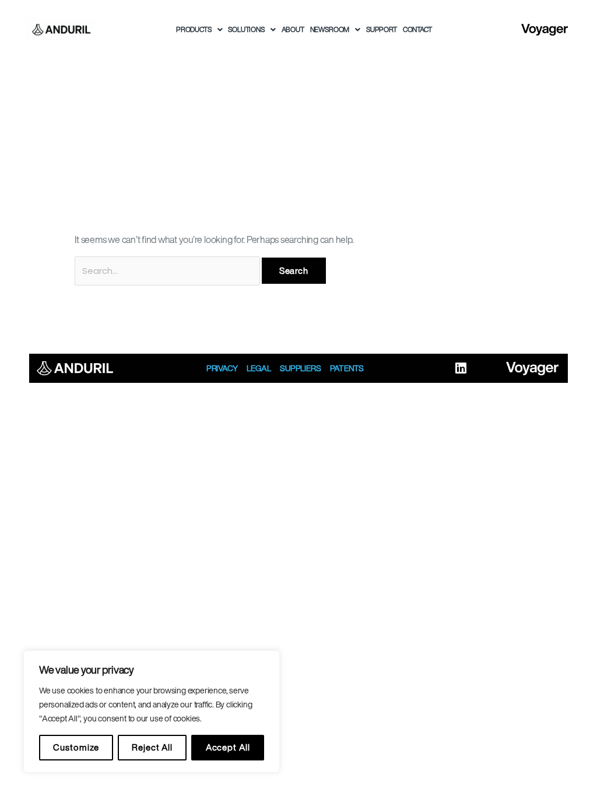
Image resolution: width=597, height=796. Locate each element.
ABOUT (293, 29)
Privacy (222, 368)
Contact (417, 29)
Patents (347, 368)
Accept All (228, 747)
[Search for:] (168, 270)
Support (381, 29)
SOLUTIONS (246, 29)
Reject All (152, 747)
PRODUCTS (194, 29)
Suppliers (300, 368)
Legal (259, 368)
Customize (76, 747)
